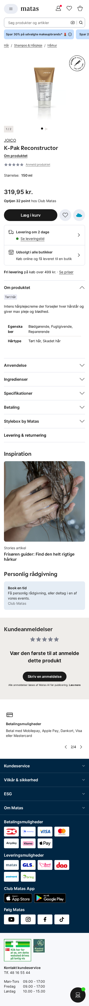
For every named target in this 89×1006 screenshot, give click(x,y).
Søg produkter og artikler (28, 23)
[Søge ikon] (81, 22)
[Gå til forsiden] (30, 9)
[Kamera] (73, 22)
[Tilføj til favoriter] (65, 215)
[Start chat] (78, 995)
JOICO (10, 140)
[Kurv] (80, 9)
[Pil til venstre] (66, 747)
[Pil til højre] (81, 747)
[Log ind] (58, 9)
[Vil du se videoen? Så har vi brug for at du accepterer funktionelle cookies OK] (44, 89)
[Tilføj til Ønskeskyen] (79, 215)
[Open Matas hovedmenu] (11, 9)
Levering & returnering (25, 435)
